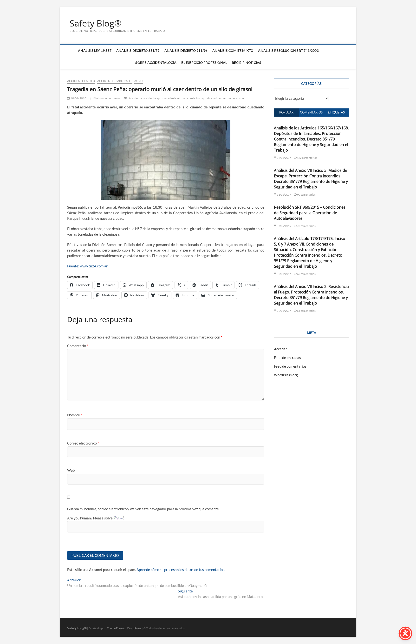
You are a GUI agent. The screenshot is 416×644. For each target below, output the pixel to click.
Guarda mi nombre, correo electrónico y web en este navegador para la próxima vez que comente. (143, 509)
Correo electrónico (83, 443)
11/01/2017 (283, 194)
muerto (233, 98)
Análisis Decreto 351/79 (138, 50)
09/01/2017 (283, 310)
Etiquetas (336, 112)
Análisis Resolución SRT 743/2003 (288, 50)
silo (241, 98)
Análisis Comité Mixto (232, 50)
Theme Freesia (116, 628)
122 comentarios (307, 157)
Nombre (74, 415)
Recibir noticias (246, 62)
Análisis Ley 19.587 (94, 50)
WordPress (134, 628)
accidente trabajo (194, 98)
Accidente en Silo (81, 81)
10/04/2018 (78, 98)
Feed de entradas (287, 357)
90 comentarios (306, 194)
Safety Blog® (96, 23)
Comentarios (311, 112)
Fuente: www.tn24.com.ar (87, 266)
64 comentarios (306, 310)
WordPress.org (286, 375)
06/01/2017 (283, 273)
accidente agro (152, 98)
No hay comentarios (106, 98)
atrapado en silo (217, 98)
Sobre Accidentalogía (155, 62)
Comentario (77, 346)
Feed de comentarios (290, 366)
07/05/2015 (283, 225)
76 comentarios (306, 225)
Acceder (280, 349)
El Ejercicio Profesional (204, 62)
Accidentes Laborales (114, 81)
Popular (286, 112)
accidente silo (173, 98)
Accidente (135, 98)
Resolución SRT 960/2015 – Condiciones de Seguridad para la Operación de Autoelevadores (309, 213)
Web (71, 470)
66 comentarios (306, 273)
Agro (138, 81)
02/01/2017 (283, 157)
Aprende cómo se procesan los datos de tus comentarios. (180, 569)
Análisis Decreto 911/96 (186, 50)
